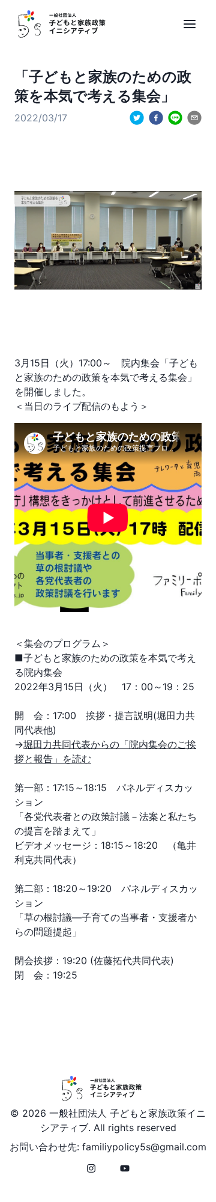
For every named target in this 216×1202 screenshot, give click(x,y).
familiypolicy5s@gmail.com (144, 1147)
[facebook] (156, 118)
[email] (194, 118)
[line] (175, 118)
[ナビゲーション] (190, 24)
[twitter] (137, 118)
